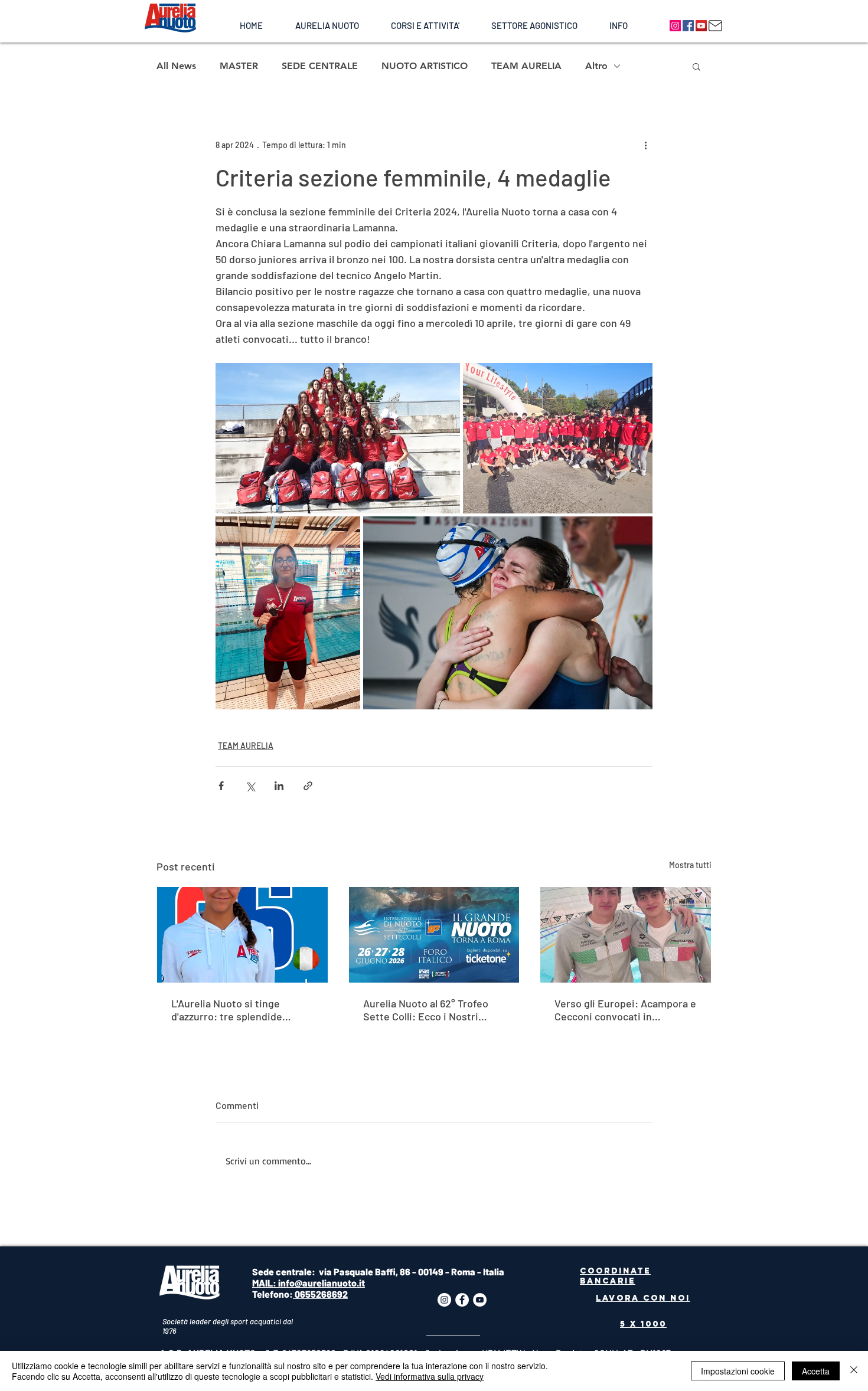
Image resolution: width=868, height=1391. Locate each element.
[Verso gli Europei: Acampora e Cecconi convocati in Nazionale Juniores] (625, 935)
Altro (596, 65)
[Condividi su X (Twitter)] (250, 785)
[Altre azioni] (645, 145)
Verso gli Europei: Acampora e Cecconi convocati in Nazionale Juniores (625, 1010)
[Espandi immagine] (338, 438)
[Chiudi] (854, 1371)
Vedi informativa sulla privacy (430, 1376)
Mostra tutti (690, 865)
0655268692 (320, 1294)
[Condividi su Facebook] (221, 785)
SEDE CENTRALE (320, 65)
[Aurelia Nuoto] (675, 25)
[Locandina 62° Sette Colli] (434, 935)
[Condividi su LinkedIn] (279, 785)
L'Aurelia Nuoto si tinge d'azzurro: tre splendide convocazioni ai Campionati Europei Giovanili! (235, 1010)
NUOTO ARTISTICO (424, 65)
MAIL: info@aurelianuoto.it (308, 1282)
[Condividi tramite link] (308, 785)
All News (176, 65)
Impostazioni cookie (738, 1371)
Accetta (816, 1371)
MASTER (239, 65)
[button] (326, 25)
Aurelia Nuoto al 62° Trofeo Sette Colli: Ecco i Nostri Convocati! (425, 1010)
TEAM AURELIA (526, 65)
